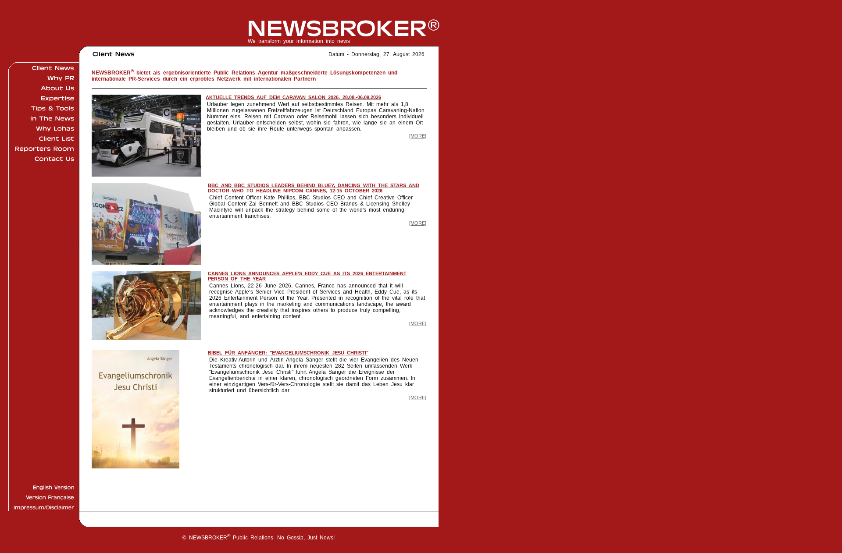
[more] (417, 135)
